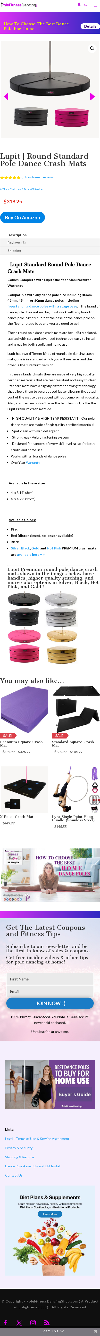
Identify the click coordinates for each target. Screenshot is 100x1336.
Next (95, 89)
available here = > (30, 554)
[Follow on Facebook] (5, 1322)
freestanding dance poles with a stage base (42, 306)
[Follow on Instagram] (33, 1322)
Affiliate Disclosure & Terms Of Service (21, 189)
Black (25, 548)
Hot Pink (54, 548)
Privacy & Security (19, 1148)
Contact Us (14, 1175)
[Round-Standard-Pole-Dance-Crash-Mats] (50, 89)
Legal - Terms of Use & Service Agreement (37, 1139)
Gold (35, 548)
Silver (15, 548)
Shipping (14, 251)
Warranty (33, 462)
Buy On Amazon (22, 217)
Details (90, 26)
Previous (5, 89)
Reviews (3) (17, 243)
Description (17, 235)
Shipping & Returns (19, 1157)
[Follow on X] (19, 1322)
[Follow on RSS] (47, 1322)
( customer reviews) (38, 177)
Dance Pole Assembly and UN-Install (32, 1166)
